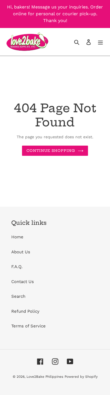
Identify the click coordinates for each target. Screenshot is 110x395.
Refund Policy (25, 311)
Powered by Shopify (81, 377)
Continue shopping (51, 150)
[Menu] (100, 42)
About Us (20, 251)
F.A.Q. (17, 266)
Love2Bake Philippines (45, 377)
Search (18, 296)
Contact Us (22, 281)
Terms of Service (28, 326)
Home (17, 236)
